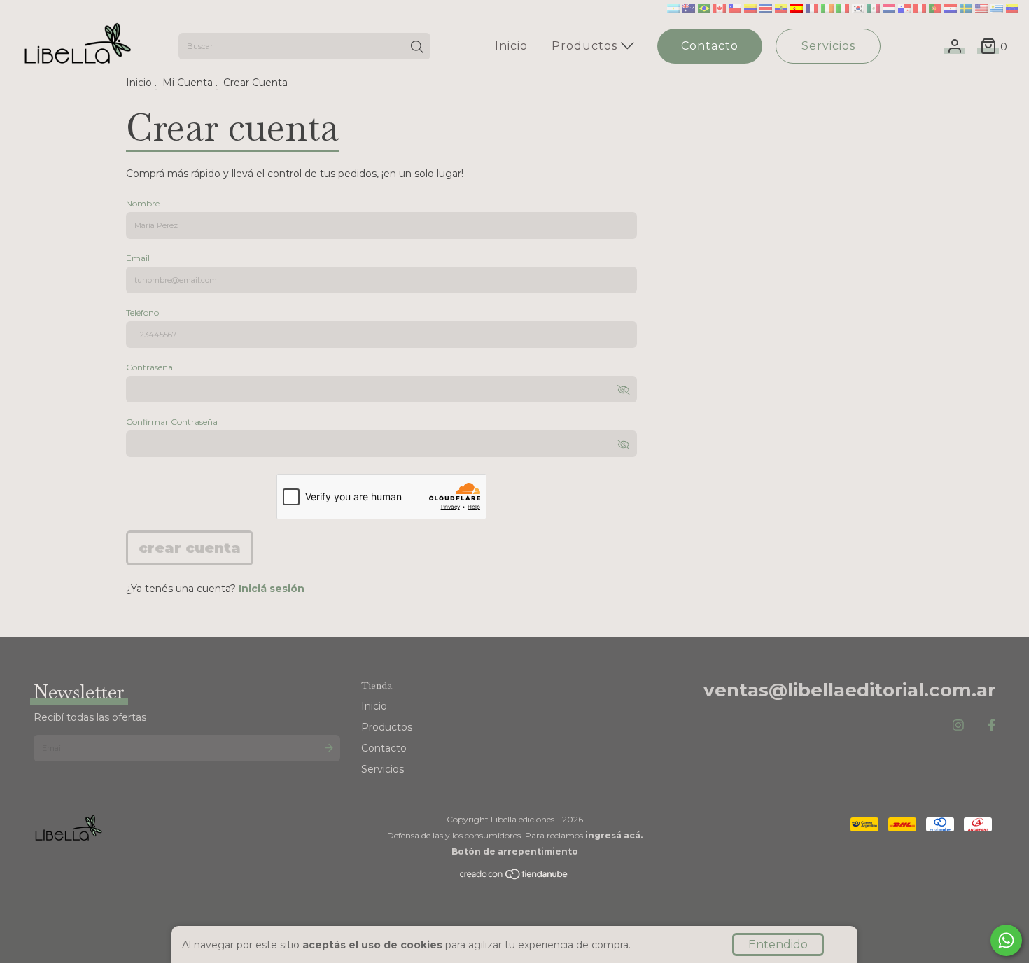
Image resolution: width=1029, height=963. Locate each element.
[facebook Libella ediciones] (991, 725)
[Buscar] (417, 47)
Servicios (828, 45)
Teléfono (142, 312)
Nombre (143, 203)
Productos (586, 45)
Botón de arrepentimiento (514, 851)
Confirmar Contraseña (172, 421)
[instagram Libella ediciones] (958, 725)
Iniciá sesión (271, 588)
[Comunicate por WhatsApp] (1006, 940)
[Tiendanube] (514, 877)
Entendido (778, 944)
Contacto (709, 45)
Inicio (511, 45)
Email (138, 258)
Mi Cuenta (187, 82)
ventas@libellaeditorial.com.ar (849, 690)
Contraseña (149, 367)
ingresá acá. (614, 835)
